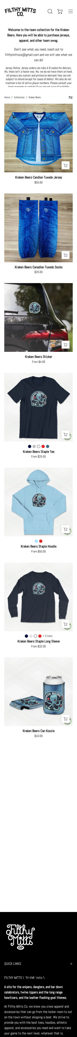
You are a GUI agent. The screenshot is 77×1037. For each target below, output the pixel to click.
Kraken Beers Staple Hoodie (38, 546)
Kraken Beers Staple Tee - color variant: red (43, 446)
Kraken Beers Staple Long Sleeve (39, 641)
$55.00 (38, 182)
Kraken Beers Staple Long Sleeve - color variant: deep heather (31, 636)
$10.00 (38, 736)
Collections (19, 97)
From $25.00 (38, 456)
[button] (50, 11)
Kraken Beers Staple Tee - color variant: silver (34, 446)
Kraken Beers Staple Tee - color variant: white (38, 446)
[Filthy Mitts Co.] (20, 11)
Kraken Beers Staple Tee (38, 451)
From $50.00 (38, 551)
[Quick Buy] (66, 165)
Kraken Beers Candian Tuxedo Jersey (38, 177)
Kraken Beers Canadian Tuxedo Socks (38, 267)
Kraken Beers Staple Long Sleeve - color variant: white (35, 636)
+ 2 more (47, 636)
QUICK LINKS (12, 963)
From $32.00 (38, 646)
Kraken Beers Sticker (38, 356)
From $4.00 (38, 361)
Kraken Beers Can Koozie (39, 731)
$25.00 (38, 272)
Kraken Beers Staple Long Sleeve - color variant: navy (26, 636)
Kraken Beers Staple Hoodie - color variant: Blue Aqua (36, 541)
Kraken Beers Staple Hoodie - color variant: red (40, 541)
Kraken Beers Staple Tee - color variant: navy (29, 446)
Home (7, 97)
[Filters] (70, 97)
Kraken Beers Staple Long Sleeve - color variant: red (39, 636)
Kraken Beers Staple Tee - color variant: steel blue (47, 446)
